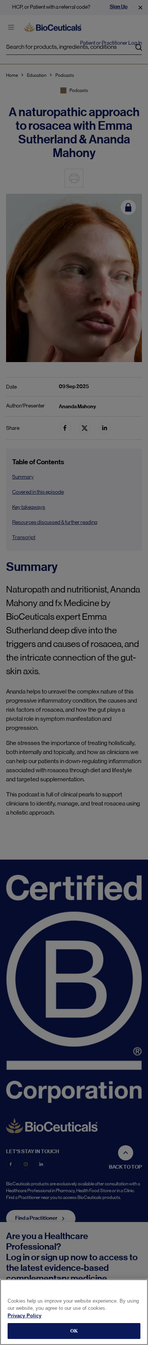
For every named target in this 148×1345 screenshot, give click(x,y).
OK (74, 1331)
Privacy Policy (24, 1316)
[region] (74, 1312)
